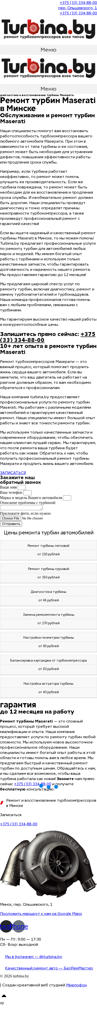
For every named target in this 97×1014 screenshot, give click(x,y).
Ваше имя (9, 487)
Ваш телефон (11, 492)
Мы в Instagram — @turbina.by (33, 956)
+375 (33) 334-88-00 (32, 784)
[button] (48, 50)
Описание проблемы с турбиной (27, 503)
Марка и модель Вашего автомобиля (31, 498)
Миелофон (76, 985)
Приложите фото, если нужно (25, 513)
